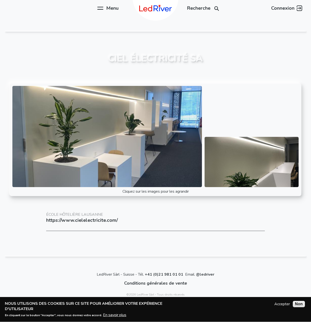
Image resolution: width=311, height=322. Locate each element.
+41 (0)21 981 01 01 (164, 274)
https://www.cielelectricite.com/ (82, 220)
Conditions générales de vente (155, 283)
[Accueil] (155, 8)
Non (299, 304)
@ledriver (205, 274)
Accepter (282, 304)
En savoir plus (114, 315)
